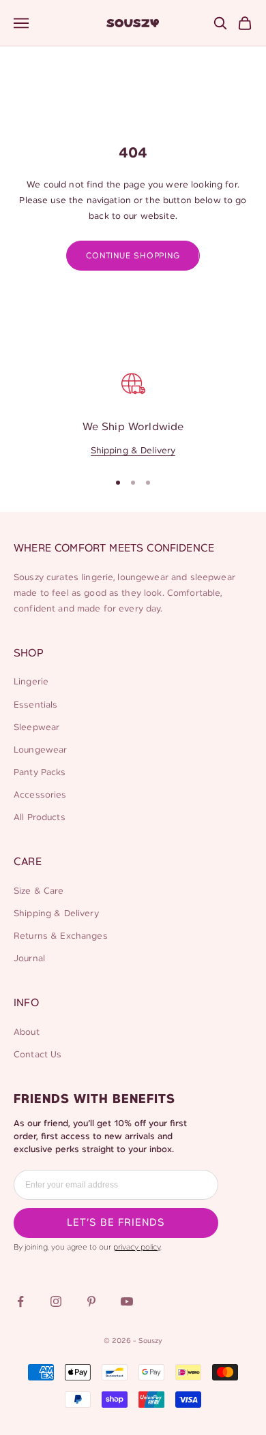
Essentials (35, 705)
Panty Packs (40, 773)
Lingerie (31, 682)
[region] (133, 412)
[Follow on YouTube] (127, 1301)
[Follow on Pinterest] (91, 1301)
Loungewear (40, 750)
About (27, 1032)
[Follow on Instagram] (56, 1301)
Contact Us (37, 1055)
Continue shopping (132, 256)
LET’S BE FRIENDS (116, 1223)
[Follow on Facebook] (20, 1301)
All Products (39, 818)
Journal (29, 959)
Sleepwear (36, 728)
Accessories (40, 795)
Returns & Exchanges (61, 936)
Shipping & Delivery (133, 451)
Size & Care (39, 891)
